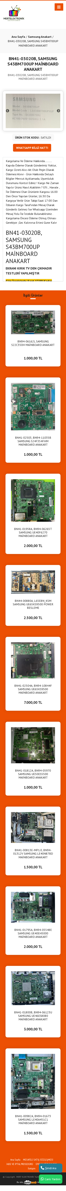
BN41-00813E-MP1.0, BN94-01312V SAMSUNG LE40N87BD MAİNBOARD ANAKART (33, 853)
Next (58, 111)
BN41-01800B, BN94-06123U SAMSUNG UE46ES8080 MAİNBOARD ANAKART (33, 1016)
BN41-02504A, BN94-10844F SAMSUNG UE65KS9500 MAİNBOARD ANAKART (33, 689)
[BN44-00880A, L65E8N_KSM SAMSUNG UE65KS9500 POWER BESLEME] (33, 581)
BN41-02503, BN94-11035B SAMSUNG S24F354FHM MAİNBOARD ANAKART (33, 441)
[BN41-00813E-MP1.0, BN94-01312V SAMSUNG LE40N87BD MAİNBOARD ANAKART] (33, 827)
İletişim (31, 1168)
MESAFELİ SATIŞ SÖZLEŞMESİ (38, 1159)
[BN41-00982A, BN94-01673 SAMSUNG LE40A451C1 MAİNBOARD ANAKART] (33, 1081)
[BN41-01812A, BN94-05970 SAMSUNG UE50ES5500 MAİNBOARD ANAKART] (33, 745)
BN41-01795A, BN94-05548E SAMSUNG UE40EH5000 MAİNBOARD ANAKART (33, 933)
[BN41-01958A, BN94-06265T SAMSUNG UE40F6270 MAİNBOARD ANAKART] (33, 500)
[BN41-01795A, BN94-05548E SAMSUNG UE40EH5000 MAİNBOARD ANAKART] (33, 907)
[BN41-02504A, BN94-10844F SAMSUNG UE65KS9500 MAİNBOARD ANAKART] (33, 660)
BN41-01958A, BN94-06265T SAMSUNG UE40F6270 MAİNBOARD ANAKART (33, 532)
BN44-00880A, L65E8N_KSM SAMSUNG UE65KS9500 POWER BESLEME (33, 604)
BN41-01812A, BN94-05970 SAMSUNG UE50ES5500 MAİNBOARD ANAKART (33, 774)
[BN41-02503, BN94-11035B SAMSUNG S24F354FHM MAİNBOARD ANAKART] (33, 406)
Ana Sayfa (18, 36)
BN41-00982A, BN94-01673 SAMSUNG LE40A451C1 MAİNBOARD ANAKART (33, 1119)
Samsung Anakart (40, 36)
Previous (7, 111)
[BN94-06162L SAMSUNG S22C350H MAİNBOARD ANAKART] (33, 322)
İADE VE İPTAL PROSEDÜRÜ (19, 1164)
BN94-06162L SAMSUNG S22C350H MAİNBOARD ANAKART (33, 343)
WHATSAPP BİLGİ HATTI (32, 148)
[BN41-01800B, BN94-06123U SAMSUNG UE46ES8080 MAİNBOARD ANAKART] (33, 988)
